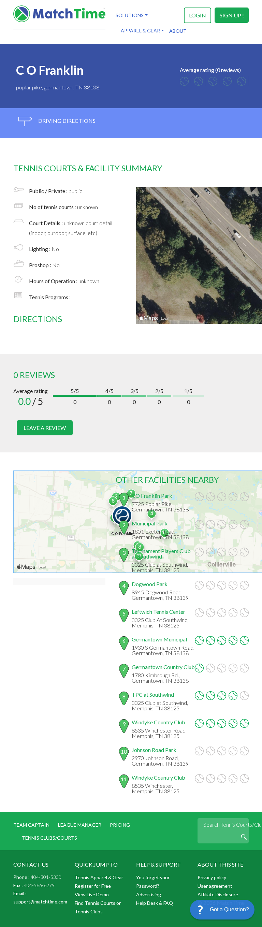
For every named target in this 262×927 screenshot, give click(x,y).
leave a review (45, 427)
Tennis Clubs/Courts (49, 838)
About (178, 31)
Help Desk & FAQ (154, 903)
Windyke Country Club (158, 722)
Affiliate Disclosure (218, 894)
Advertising (148, 894)
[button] (222, 909)
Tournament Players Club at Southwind (161, 554)
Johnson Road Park (154, 750)
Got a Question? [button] (229, 909)
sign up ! (232, 15)
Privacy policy (212, 877)
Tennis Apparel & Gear (99, 877)
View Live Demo (92, 894)
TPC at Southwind (153, 694)
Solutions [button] (130, 15)
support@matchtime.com (40, 901)
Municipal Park (150, 523)
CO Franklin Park (152, 495)
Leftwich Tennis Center (158, 611)
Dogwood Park (150, 584)
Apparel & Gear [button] (140, 30)
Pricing (120, 825)
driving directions (66, 120)
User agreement (215, 886)
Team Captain (31, 825)
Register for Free (93, 886)
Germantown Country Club (163, 667)
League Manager (79, 825)
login (197, 15)
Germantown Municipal (159, 639)
